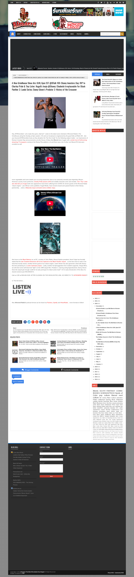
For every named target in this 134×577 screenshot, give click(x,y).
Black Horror (100, 404)
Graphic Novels (119, 421)
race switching (116, 406)
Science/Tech (27, 34)
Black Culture (111, 398)
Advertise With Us (35, 2)
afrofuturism (108, 404)
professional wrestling (113, 429)
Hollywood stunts (100, 419)
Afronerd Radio (46, 2)
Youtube (107, 416)
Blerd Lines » (47, 34)
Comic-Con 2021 (119, 436)
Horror (104, 403)
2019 (96, 366)
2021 (96, 301)
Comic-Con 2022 (111, 421)
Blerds (95, 391)
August (98, 354)
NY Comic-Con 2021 (112, 437)
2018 (96, 369)
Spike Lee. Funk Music (115, 413)
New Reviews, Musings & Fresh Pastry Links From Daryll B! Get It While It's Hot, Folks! (111, 98)
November (99, 346)
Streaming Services (112, 417)
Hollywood (101, 399)
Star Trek (108, 419)
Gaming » (86, 34)
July (97, 356)
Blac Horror (98, 431)
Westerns (95, 422)
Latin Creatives (114, 432)
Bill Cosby (120, 424)
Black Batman (27, 259)
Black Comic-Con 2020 (98, 432)
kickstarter (112, 416)
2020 (96, 303)
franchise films (108, 401)
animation (120, 398)
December (99, 306)
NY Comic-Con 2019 (102, 437)
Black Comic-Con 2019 (117, 431)
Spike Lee (104, 417)
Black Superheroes (117, 414)
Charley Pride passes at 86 (42, 181)
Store (55, 34)
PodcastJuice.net (17, 471)
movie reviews (118, 401)
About (19, 34)
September (99, 351)
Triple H (104, 434)
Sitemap (54, 2)
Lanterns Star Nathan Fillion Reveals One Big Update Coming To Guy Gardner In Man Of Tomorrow (23, 457)
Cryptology (107, 432)
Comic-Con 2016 (111, 436)
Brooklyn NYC (114, 408)
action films (109, 406)
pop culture (104, 395)
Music (72, 34)
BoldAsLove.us (17, 488)
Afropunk (99, 406)
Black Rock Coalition (113, 422)
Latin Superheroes (112, 424)
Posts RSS (111, 572)
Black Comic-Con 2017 (107, 431)
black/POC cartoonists (103, 408)
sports (108, 411)
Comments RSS (119, 572)
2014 (96, 379)
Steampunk (99, 434)
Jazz (101, 417)
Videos (106, 413)
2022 (96, 298)
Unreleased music (97, 421)
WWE (102, 429)
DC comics (103, 398)
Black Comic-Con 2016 (117, 426)
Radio (103, 406)
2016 (96, 374)
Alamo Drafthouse (106, 414)
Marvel (114, 395)
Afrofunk (104, 421)
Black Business (97, 403)
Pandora (49, 302)
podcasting (120, 403)
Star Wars (109, 403)
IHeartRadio (64, 302)
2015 (96, 377)
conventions (102, 411)
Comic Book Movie (18, 452)
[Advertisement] (67, 52)
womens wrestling (110, 434)
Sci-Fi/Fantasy (63, 34)
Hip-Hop (95, 437)
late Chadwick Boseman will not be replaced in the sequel (43, 261)
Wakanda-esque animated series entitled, (40, 188)
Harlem (113, 411)
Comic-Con (96, 416)
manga (106, 429)
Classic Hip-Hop (105, 409)
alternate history (96, 439)
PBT (23, 573)
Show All (35, 498)
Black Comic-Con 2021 (98, 427)
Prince (113, 404)
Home (12, 2)
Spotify (55, 302)
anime (94, 404)
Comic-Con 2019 (117, 427)
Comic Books (37, 34)
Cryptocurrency (115, 409)
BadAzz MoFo (17, 480)
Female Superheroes (117, 419)
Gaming (108, 399)
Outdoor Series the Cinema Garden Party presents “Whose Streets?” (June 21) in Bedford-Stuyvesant (23, 493)
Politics (79, 34)
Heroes (100, 401)
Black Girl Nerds (17, 463)
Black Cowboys (108, 427)
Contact (26, 2)
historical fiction (110, 439)
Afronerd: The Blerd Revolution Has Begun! (32, 572)
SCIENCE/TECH (107, 393)
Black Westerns (103, 436)
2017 (96, 371)
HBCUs (102, 416)
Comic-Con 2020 (103, 424)
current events (104, 439)
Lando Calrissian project (34, 265)
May (97, 361)
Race (102, 413)
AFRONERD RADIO (80, 275)
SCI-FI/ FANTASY (22, 75)
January (98, 364)
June (97, 359)
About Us (18, 2)
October (98, 349)
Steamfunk (120, 437)
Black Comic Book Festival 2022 (101, 426)
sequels (114, 403)
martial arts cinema (103, 422)
